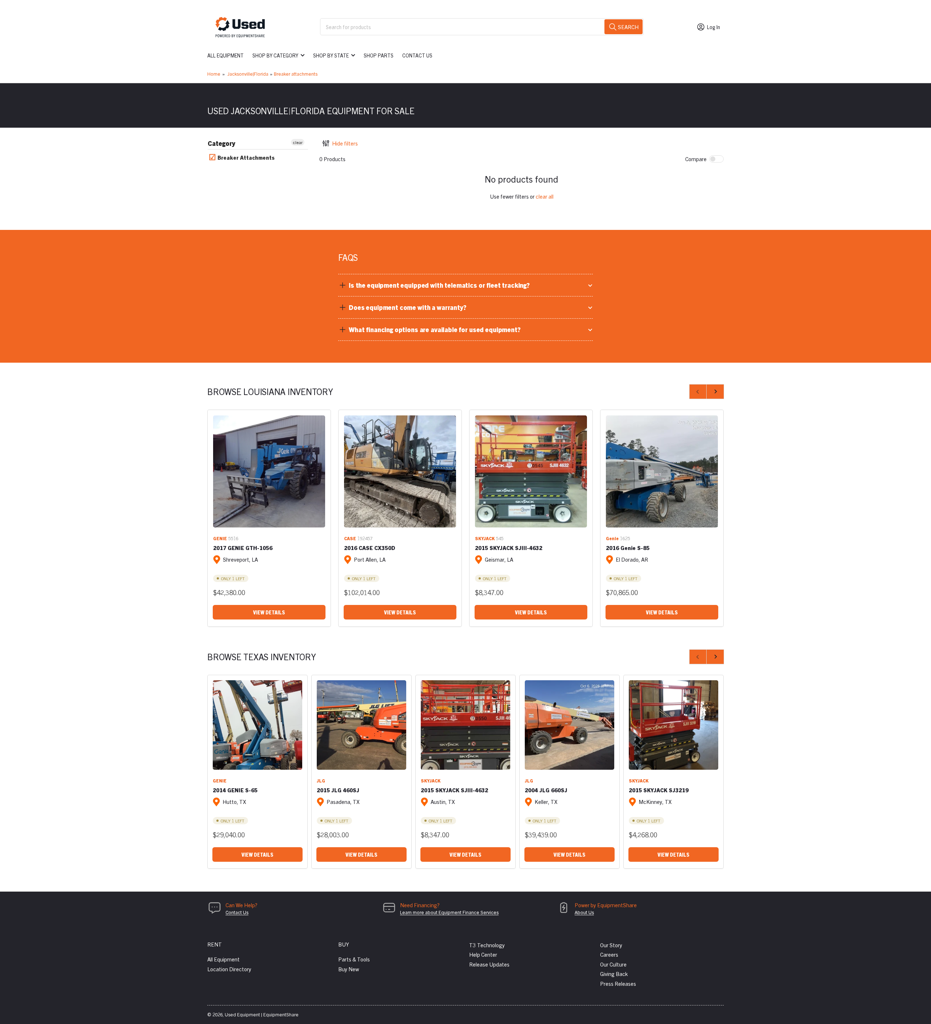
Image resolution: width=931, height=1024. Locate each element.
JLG (321, 780)
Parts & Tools (354, 959)
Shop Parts (378, 55)
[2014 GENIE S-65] (257, 725)
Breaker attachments (295, 74)
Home (213, 74)
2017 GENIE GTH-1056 (242, 547)
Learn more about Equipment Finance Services (449, 912)
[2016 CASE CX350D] (400, 471)
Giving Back (614, 973)
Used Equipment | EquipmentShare (262, 1014)
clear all (545, 196)
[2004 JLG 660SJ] (569, 725)
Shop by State (331, 55)
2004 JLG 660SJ (546, 789)
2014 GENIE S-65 (235, 789)
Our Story (611, 944)
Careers (609, 954)
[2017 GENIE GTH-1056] (269, 471)
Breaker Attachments (245, 157)
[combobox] (482, 26)
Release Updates (489, 964)
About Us (584, 912)
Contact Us (417, 55)
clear (298, 142)
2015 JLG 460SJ (338, 789)
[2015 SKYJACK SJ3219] (673, 725)
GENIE (220, 538)
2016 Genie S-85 (628, 547)
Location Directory (229, 968)
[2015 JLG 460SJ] (361, 725)
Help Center (483, 954)
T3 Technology (487, 944)
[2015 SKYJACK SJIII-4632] (531, 471)
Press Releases (618, 983)
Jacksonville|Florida (247, 74)
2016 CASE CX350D (369, 547)
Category (221, 143)
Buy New (348, 968)
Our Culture (613, 964)
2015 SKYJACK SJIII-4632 (508, 547)
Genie (612, 538)
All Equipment (225, 55)
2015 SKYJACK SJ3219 (658, 789)
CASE (350, 538)
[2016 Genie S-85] (662, 471)
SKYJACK (485, 538)
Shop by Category (275, 55)
